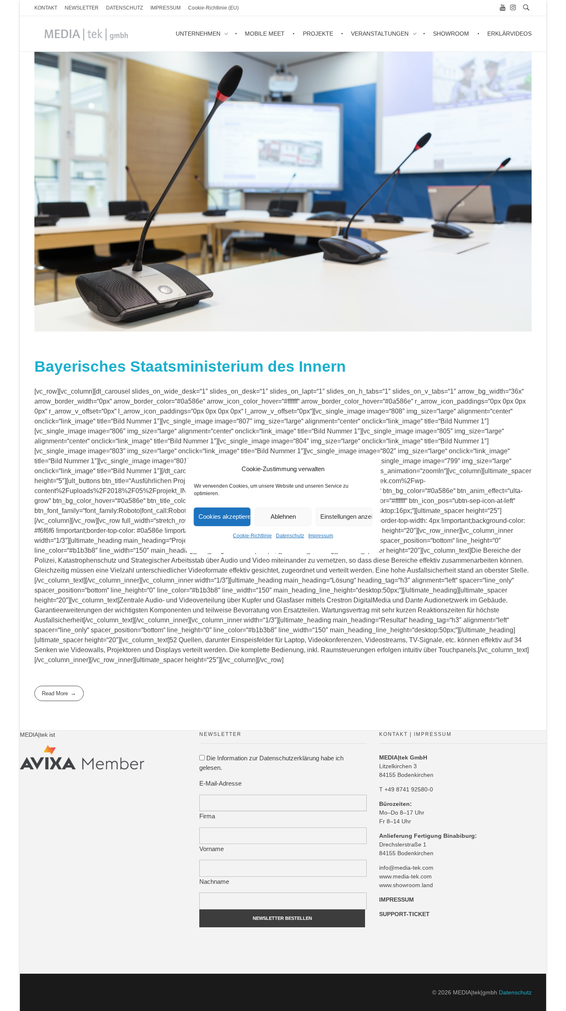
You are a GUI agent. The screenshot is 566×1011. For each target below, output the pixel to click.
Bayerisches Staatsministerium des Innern (190, 366)
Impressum (320, 535)
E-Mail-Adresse (220, 783)
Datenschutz (290, 535)
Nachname (214, 881)
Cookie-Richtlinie (252, 535)
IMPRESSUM (396, 899)
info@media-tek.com (406, 867)
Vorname (211, 848)
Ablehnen (283, 516)
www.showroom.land (406, 885)
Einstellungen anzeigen (346, 516)
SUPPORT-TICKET (404, 914)
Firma (207, 816)
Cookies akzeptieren (224, 516)
